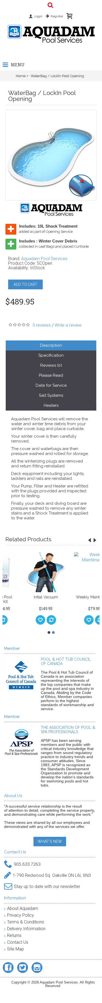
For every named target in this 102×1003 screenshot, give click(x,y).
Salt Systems (51, 395)
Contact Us (17, 942)
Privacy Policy (20, 915)
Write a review (68, 325)
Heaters (51, 405)
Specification (51, 355)
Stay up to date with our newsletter (47, 886)
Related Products (28, 539)
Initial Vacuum (29, 597)
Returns (14, 935)
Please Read (51, 375)
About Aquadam (22, 908)
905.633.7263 (27, 864)
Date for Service (51, 385)
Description (51, 345)
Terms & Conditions (25, 922)
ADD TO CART (25, 284)
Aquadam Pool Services (44, 258)
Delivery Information (26, 928)
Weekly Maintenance (77, 597)
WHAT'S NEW (50, 841)
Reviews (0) (51, 365)
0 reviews (42, 325)
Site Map (15, 949)
